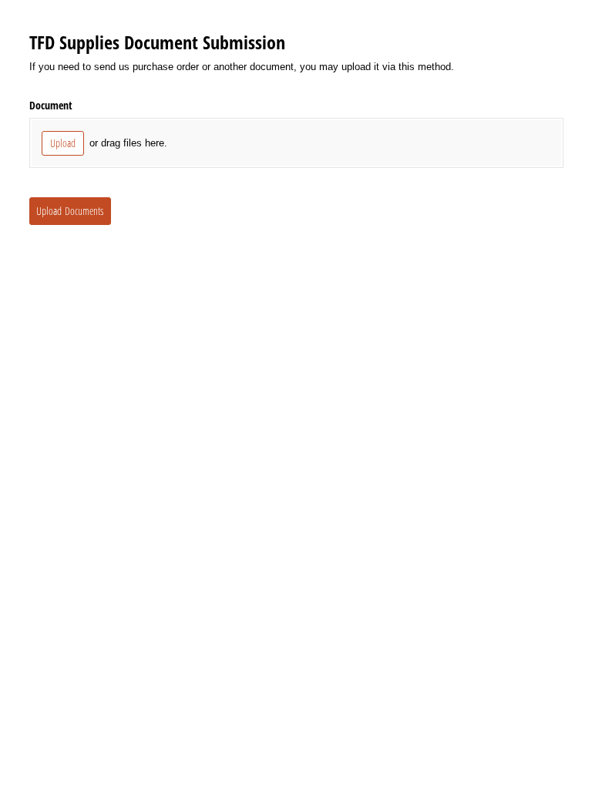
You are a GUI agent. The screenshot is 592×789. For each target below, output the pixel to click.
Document (50, 105)
